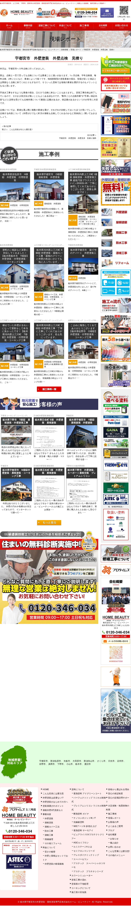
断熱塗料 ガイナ (81, 813)
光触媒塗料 (79, 821)
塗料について (78, 789)
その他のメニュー (116, 855)
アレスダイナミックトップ (86, 854)
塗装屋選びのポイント (53, 805)
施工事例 (84, 26)
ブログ (111, 830)
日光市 (111, 760)
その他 (74, 465)
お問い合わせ (121, 26)
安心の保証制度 (115, 793)
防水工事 (49, 830)
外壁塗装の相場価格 (54, 863)
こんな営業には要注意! (119, 851)
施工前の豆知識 (79, 892)
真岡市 (51, 763)
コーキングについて (81, 887)
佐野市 (71, 320)
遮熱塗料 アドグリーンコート (88, 793)
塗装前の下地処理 (80, 883)
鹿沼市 (87, 763)
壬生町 (36, 415)
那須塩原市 (4, 169)
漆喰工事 (49, 834)
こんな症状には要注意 (53, 793)
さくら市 (101, 760)
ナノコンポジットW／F (85, 817)
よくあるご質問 (115, 826)
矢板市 (67, 760)
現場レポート (114, 817)
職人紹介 (114, 842)
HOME (9, 26)
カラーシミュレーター (82, 875)
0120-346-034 (118, 632)
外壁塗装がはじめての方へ (55, 801)
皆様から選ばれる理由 (118, 789)
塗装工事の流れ (46, 26)
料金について (65, 26)
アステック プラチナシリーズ (88, 871)
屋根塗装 (52, 169)
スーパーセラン (81, 859)
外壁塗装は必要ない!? (53, 797)
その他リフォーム (53, 843)
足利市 (120, 760)
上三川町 (72, 169)
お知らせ (114, 838)
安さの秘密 (50, 851)
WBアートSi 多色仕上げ (85, 826)
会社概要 (103, 26)
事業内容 (28, 26)
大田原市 (77, 760)
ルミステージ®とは (83, 846)
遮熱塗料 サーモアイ (83, 830)
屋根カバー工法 (52, 826)
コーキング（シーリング (51, 245)
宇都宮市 (37, 169)
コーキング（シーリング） (17, 415)
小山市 (69, 763)
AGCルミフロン (81, 842)
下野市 (3, 415)
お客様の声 (113, 821)
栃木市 (3, 245)
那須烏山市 (89, 760)
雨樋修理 (49, 839)
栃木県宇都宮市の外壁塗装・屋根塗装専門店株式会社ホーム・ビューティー (55, 901)
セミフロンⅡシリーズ (84, 850)
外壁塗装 (13, 169)
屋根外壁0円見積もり (53, 810)
